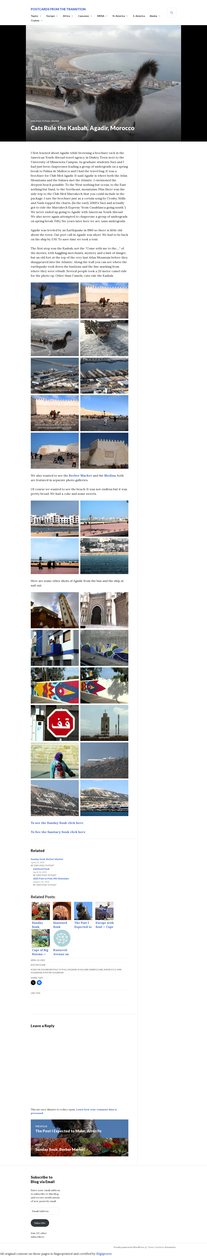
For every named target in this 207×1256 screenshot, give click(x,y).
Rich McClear (38, 965)
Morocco (110, 969)
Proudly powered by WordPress (129, 1247)
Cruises (35, 20)
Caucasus (83, 15)
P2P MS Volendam (54, 972)
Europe (51, 15)
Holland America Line (91, 969)
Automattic (170, 1247)
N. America (119, 15)
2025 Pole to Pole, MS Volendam (51, 878)
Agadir (73, 969)
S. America (139, 15)
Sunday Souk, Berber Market (47, 859)
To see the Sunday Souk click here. (57, 823)
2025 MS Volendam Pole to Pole (49, 969)
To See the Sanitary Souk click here (58, 832)
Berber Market (80, 475)
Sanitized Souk (41, 868)
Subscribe (39, 1222)
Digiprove (104, 1254)
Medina (110, 475)
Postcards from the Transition (58, 9)
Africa (66, 15)
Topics (34, 15)
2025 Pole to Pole (40, 121)
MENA (100, 15)
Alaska (153, 15)
